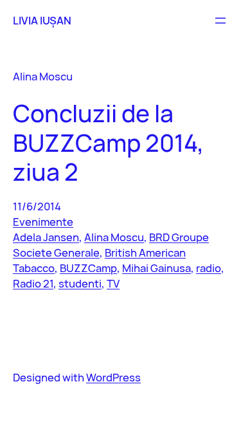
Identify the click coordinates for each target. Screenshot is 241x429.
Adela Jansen (46, 237)
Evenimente (43, 221)
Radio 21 (33, 283)
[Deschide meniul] (220, 20)
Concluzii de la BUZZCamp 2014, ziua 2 (108, 142)
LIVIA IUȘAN (42, 20)
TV (113, 283)
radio (208, 267)
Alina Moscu (114, 237)
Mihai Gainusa (156, 267)
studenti (80, 283)
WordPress (113, 377)
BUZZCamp (88, 267)
